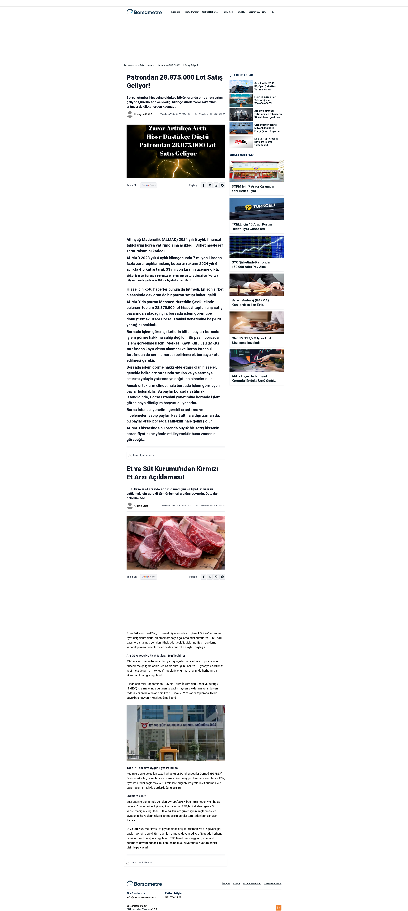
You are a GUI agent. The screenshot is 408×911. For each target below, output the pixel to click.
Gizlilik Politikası (252, 883)
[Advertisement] (204, 39)
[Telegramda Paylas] (216, 185)
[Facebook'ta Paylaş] (203, 185)
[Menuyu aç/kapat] (279, 12)
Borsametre (130, 65)
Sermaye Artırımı (257, 12)
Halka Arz (227, 12)
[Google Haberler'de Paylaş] (148, 185)
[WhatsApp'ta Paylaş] (222, 185)
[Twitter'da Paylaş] (210, 185)
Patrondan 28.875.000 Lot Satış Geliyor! (178, 65)
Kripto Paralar (191, 12)
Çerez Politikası (272, 883)
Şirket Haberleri (210, 12)
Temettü (240, 12)
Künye (236, 883)
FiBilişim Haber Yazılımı (139, 909)
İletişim (226, 883)
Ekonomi (176, 12)
